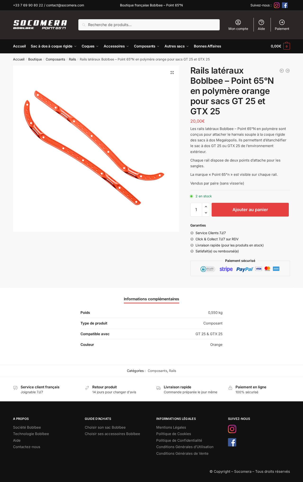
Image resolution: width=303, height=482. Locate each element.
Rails (72, 59)
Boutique (35, 59)
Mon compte (238, 29)
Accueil (18, 59)
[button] (172, 72)
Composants (55, 59)
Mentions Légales (171, 427)
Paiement (282, 29)
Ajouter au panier (250, 209)
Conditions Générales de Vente (182, 453)
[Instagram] (277, 5)
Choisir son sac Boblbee (105, 427)
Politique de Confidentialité (179, 440)
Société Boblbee (27, 427)
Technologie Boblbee (31, 433)
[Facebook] (285, 5)
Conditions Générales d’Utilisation (185, 447)
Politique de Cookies (173, 433)
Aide (261, 29)
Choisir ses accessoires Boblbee (112, 433)
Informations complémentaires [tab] (151, 299)
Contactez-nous (26, 447)
